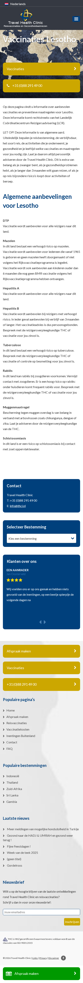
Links (35, 958)
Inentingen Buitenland (20, 736)
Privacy (43, 958)
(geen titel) (14, 859)
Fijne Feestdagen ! (19, 846)
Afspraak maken (26, 973)
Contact (11, 742)
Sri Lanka (12, 795)
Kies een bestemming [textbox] (22, 538)
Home (10, 710)
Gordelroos (14, 865)
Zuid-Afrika (14, 789)
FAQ (9, 748)
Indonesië (12, 776)
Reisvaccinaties (16, 723)
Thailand (12, 782)
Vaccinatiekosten (17, 729)
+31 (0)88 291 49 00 (27, 85)
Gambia (11, 801)
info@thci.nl (18, 506)
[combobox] (41, 538)
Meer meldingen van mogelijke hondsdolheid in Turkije (43, 829)
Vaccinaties (15, 668)
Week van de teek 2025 (22, 852)
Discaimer (53, 958)
